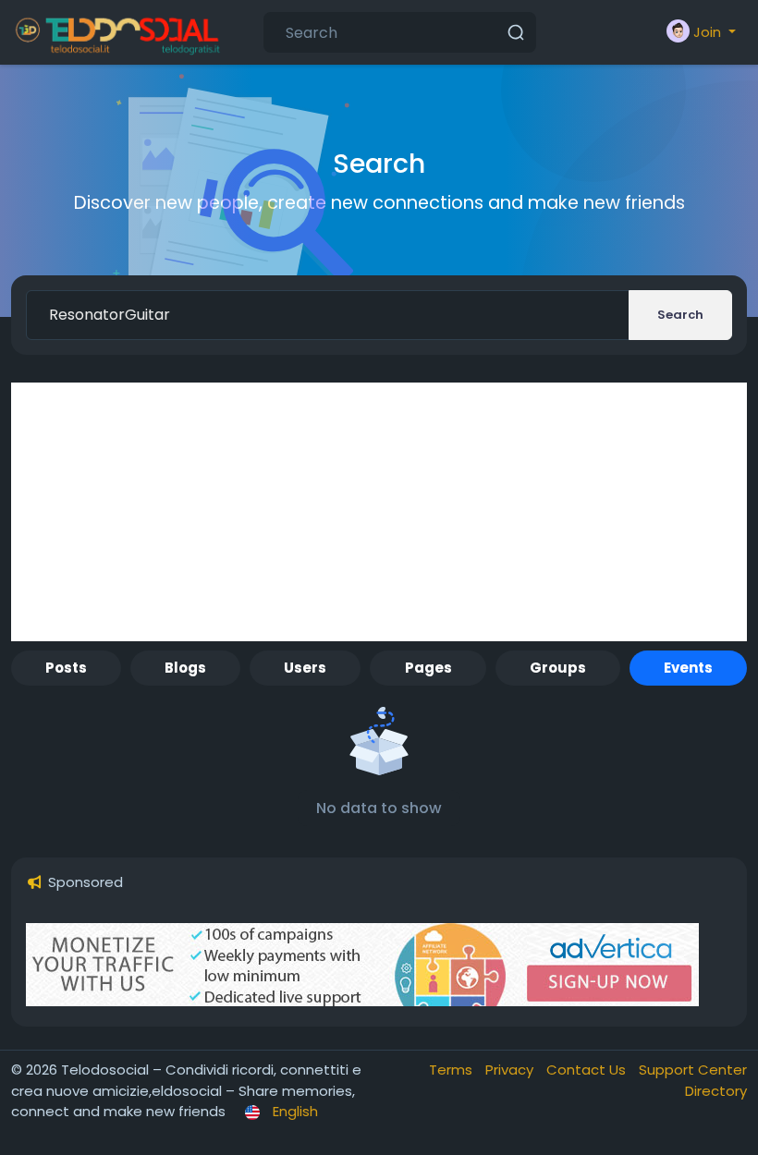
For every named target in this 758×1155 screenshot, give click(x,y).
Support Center (693, 1069)
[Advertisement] (379, 512)
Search (680, 314)
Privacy (511, 1069)
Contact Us (588, 1069)
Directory (716, 1090)
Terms (452, 1069)
